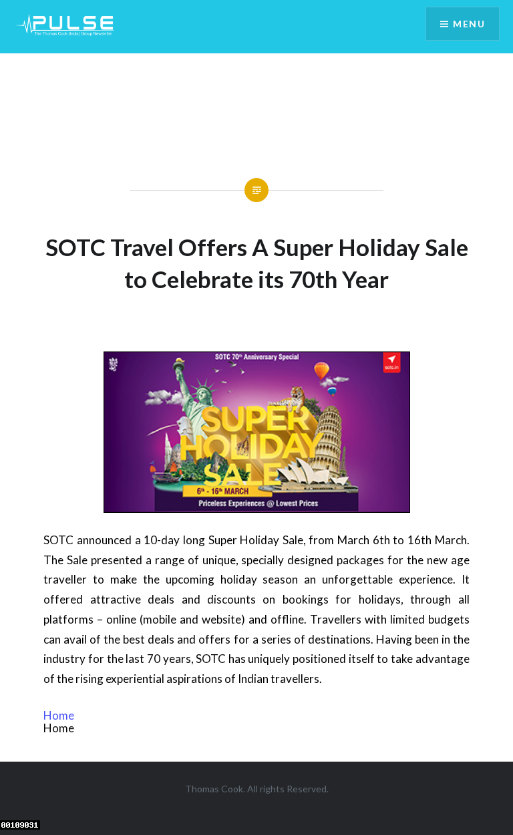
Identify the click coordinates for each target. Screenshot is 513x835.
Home (58, 715)
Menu (469, 23)
